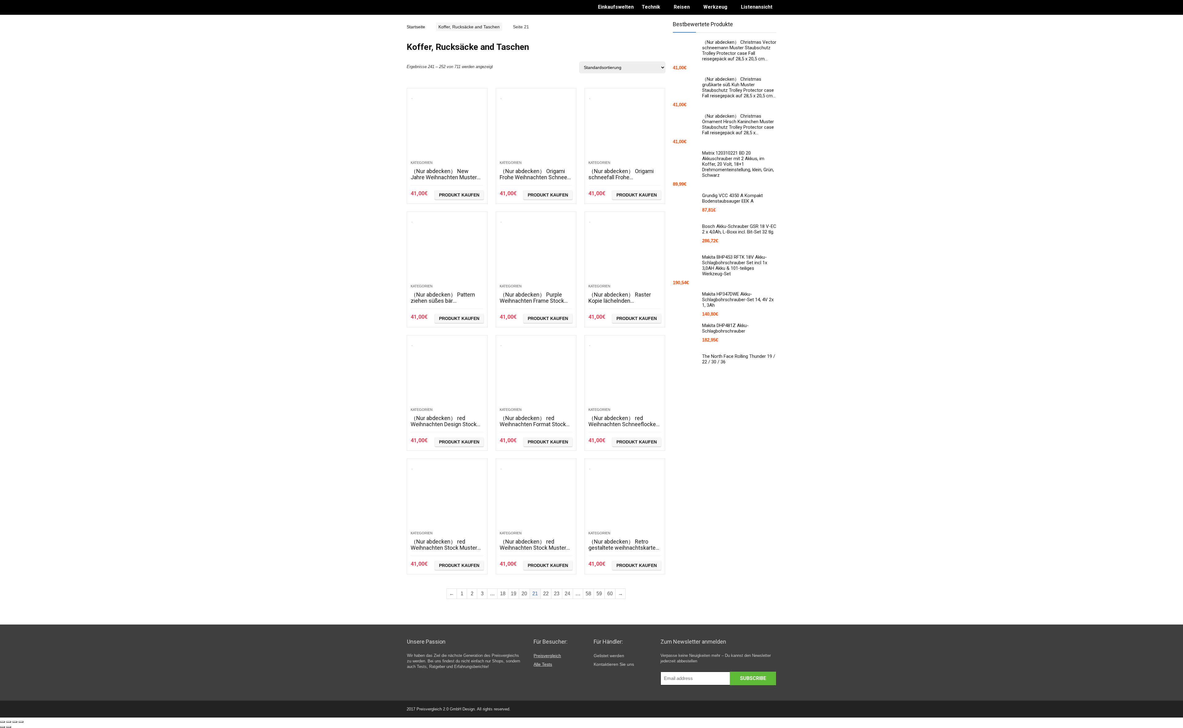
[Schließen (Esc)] (2, 722)
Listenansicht (756, 7)
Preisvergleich (547, 655)
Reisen (682, 7)
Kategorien (422, 162)
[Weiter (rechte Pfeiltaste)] (8, 727)
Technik (651, 7)
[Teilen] (8, 722)
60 (610, 593)
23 (556, 593)
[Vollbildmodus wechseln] (14, 722)
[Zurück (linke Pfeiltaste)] (2, 727)
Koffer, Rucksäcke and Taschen (469, 26)
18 (503, 593)
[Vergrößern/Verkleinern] (20, 722)
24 (567, 593)
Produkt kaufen (459, 194)
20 (524, 593)
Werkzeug (715, 7)
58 (588, 593)
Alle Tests (543, 664)
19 (513, 593)
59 (599, 593)
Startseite (416, 26)
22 (546, 593)
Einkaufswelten (616, 7)
